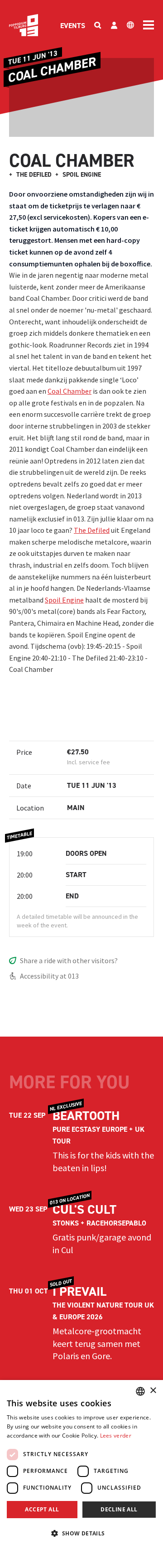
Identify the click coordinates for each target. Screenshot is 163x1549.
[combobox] (140, 1391)
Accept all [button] (42, 1509)
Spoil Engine (64, 599)
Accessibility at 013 (49, 975)
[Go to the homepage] (23, 25)
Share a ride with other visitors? (69, 960)
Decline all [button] (119, 1509)
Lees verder (115, 1435)
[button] (81, 1533)
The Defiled (92, 530)
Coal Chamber (69, 391)
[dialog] (81, 1464)
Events (72, 25)
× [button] (152, 1390)
